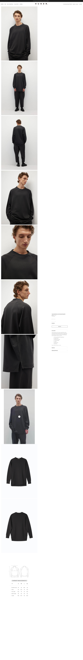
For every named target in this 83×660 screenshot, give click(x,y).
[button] (67, 4)
